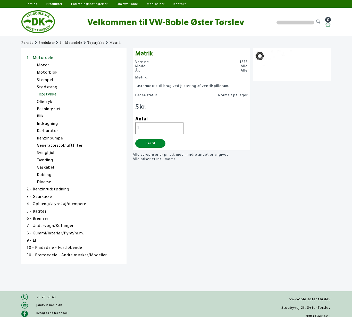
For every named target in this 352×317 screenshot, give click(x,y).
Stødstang (47, 87)
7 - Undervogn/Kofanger (50, 226)
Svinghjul (45, 153)
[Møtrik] (273, 65)
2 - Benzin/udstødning (48, 189)
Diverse (44, 182)
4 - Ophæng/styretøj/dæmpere (56, 204)
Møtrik (115, 43)
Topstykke (95, 43)
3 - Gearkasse (39, 197)
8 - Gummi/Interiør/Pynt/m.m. (55, 233)
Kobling (44, 175)
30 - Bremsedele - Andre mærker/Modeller (67, 255)
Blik (40, 116)
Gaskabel (45, 167)
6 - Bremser (37, 219)
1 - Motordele (71, 43)
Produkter (54, 4)
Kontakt (179, 4)
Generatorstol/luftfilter (60, 146)
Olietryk (44, 102)
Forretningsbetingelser (89, 4)
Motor (43, 65)
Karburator (47, 131)
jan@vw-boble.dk (49, 305)
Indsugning (47, 124)
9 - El (31, 241)
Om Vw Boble (127, 4)
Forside (32, 4)
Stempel (45, 80)
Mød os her (156, 4)
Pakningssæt (49, 109)
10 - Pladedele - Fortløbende (54, 248)
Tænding (45, 160)
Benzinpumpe (50, 138)
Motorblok (47, 73)
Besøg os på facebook (52, 313)
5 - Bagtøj (36, 211)
